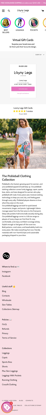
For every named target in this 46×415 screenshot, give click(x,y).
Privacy (5, 333)
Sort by (39, 55)
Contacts (6, 295)
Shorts (5, 366)
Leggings (6, 353)
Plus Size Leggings (10, 371)
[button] (19, 111)
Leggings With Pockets (11, 375)
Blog (4, 291)
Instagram (6, 271)
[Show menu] (3, 10)
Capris (4, 357)
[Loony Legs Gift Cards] (23, 81)
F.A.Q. (4, 324)
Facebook (6, 276)
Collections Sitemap (10, 309)
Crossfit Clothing (9, 384)
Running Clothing (9, 380)
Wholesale (6, 300)
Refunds (5, 329)
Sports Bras (7, 362)
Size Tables (7, 304)
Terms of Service (9, 338)
